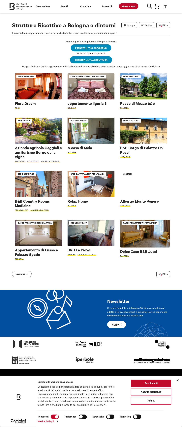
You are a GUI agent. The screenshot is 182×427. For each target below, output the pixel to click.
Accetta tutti (151, 383)
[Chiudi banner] (178, 380)
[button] (16, 177)
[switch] (83, 417)
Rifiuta (151, 401)
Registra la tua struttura (91, 59)
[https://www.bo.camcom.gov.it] (24, 364)
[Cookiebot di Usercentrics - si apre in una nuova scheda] (18, 421)
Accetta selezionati (151, 392)
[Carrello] (157, 6)
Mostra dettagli (46, 421)
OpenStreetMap (147, 268)
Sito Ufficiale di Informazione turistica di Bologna (24, 6)
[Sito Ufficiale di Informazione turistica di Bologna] (12, 6)
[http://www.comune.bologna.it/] (85, 364)
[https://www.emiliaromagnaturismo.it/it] (152, 364)
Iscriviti (116, 324)
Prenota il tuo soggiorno (91, 47)
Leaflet (136, 268)
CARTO (166, 268)
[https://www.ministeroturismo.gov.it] (26, 348)
